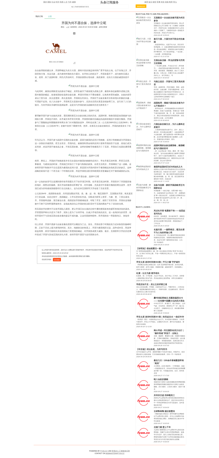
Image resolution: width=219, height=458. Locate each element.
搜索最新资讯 (141, 6)
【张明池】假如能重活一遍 (148, 248)
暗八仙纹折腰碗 (161, 379)
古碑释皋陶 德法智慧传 (164, 411)
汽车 (70, 2)
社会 (53, 2)
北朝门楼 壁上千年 (162, 427)
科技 (162, 2)
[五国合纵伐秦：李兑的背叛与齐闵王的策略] (144, 62)
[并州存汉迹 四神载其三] (143, 400)
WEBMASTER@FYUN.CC (115, 453)
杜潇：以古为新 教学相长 (147, 273)
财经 (154, 2)
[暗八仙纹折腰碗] (143, 384)
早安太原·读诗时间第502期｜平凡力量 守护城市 (158, 261)
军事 (158, 2)
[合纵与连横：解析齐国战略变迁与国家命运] (144, 187)
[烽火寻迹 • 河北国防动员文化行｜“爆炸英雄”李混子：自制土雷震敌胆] (143, 335)
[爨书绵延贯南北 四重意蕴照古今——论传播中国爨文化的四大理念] (143, 303)
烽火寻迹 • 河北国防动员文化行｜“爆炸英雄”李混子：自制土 (169, 332)
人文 (66, 2)
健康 (74, 2)
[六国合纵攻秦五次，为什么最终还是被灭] (144, 126)
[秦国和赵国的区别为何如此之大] (144, 167)
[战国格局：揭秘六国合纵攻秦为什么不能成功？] (144, 105)
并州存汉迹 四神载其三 (164, 395)
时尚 (57, 2)
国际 (49, 2)
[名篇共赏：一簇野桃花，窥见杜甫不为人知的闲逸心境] (143, 235)
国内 (45, 2)
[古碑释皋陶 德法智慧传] (143, 416)
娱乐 (150, 2)
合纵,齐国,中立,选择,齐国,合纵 (153, 14)
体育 (146, 2)
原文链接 (57, 260)
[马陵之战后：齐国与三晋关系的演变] (144, 83)
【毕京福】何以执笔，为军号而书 (151, 349)
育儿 (175, 2)
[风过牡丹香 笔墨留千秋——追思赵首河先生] (143, 216)
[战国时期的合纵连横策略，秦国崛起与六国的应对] (144, 147)
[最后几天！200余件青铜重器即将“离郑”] (143, 366)
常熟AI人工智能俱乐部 (121, 451)
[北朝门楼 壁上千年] (143, 432)
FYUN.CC (103, 451)
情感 (61, 2)
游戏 (167, 2)
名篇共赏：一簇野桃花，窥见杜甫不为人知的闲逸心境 (169, 231)
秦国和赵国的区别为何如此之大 (168, 166)
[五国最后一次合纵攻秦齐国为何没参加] (144, 20)
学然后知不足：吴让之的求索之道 (151, 284)
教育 (171, 2)
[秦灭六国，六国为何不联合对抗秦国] (144, 41)
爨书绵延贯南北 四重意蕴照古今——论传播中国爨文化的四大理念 (169, 299)
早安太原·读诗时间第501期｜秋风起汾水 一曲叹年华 (160, 316)
